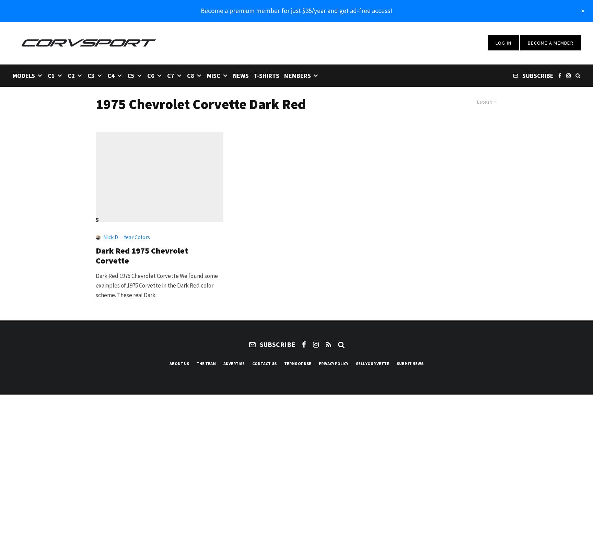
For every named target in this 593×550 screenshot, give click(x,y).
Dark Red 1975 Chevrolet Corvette (142, 256)
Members (297, 76)
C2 (71, 76)
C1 (51, 76)
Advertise (234, 363)
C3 (91, 76)
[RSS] (328, 344)
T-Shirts (266, 76)
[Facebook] (560, 75)
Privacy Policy (333, 363)
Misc (213, 76)
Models (24, 76)
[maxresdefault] (159, 174)
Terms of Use (297, 363)
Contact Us (264, 363)
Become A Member (550, 43)
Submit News (410, 363)
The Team (206, 363)
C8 (190, 76)
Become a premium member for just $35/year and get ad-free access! (296, 11)
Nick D (110, 237)
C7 (170, 76)
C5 (131, 76)
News (241, 76)
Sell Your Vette (372, 363)
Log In (504, 43)
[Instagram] (568, 75)
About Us (179, 363)
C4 (111, 76)
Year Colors (137, 237)
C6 (150, 76)
